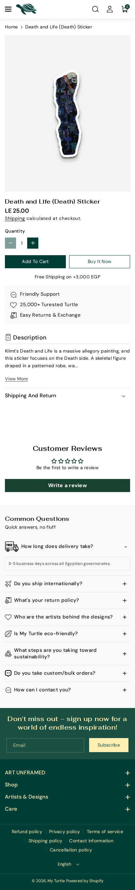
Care (11, 808)
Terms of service (105, 831)
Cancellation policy (71, 850)
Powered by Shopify (85, 880)
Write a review (67, 485)
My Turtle (56, 880)
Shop (11, 784)
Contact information (91, 841)
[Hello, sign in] (110, 9)
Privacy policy (64, 831)
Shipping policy (46, 841)
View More (16, 379)
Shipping (15, 218)
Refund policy (27, 831)
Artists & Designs (26, 796)
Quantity (15, 231)
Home (11, 27)
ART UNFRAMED (25, 772)
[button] (9, 9)
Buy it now (99, 261)
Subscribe (109, 745)
